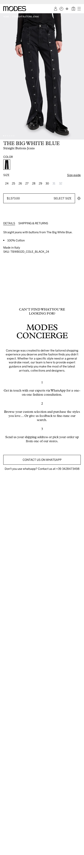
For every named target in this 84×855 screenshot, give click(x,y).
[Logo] (14, 8)
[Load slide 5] (11, 135)
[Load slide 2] (5, 135)
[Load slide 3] (7, 135)
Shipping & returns (33, 223)
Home (6, 16)
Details (9, 223)
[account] (55, 8)
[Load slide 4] (9, 135)
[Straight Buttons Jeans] (6, 165)
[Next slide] (79, 76)
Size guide (74, 175)
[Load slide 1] (3, 135)
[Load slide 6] (13, 135)
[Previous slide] (4, 76)
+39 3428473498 (68, 469)
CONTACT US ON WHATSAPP (42, 460)
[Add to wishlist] (79, 198)
